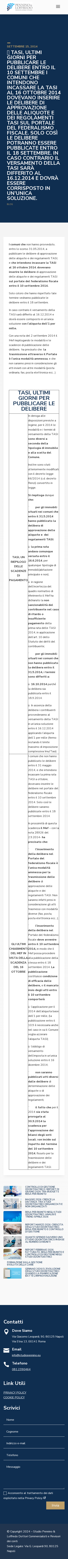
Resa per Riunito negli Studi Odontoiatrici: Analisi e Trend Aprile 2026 (43, 1214)
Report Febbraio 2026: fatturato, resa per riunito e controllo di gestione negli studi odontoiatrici (44, 1253)
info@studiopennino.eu (26, 1355)
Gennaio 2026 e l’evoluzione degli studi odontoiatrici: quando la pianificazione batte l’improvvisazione (42, 1272)
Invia (55, 1505)
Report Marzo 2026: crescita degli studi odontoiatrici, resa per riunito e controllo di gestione (44, 1228)
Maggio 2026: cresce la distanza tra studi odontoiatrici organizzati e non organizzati (44, 1203)
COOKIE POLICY (14, 1397)
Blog (10, 204)
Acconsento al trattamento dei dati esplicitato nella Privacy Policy (28, 1495)
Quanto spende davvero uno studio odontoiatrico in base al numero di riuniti (44, 1240)
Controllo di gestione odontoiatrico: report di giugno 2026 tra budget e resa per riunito (42, 1190)
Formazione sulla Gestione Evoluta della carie (24, 1263)
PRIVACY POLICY (14, 1393)
